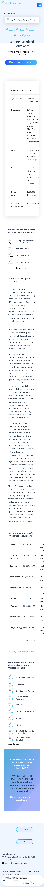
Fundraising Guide (8, 871)
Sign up (25, 829)
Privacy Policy (6, 874)
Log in (25, 842)
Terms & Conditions (32, 871)
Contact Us (17, 874)
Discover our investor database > (22, 798)
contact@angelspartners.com (16, 863)
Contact (28, 62)
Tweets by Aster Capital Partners (21, 652)
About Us (20, 871)
